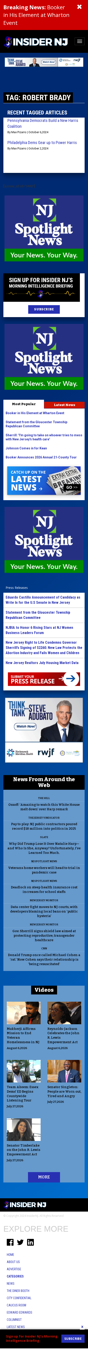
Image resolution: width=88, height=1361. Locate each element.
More (44, 1177)
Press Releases (17, 587)
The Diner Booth (18, 1291)
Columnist (14, 1320)
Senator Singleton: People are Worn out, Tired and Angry (64, 1091)
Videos (44, 990)
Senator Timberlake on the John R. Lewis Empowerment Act (23, 1150)
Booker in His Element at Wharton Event (36, 14)
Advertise (14, 1269)
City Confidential (19, 1298)
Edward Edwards (19, 1312)
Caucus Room (16, 1305)
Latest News (64, 405)
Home (10, 1254)
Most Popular (24, 404)
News (10, 1283)
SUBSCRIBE (44, 309)
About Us (13, 1262)
